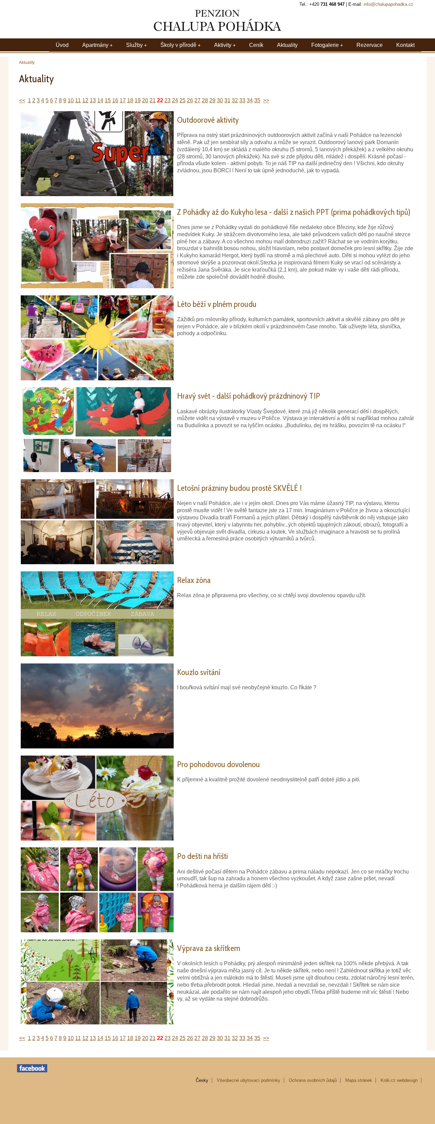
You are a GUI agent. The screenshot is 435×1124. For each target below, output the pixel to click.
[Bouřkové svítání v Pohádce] (97, 746)
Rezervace (369, 45)
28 (205, 100)
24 (175, 100)
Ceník (256, 45)
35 (257, 100)
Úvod (62, 45)
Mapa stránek (358, 1080)
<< (22, 100)
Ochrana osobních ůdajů (313, 1080)
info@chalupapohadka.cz (388, 4)
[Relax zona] (97, 654)
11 (78, 100)
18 (130, 100)
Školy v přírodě (178, 45)
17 (123, 100)
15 (108, 100)
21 (153, 100)
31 (227, 100)
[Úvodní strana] (217, 31)
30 (220, 100)
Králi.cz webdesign (399, 1080)
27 (197, 100)
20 (145, 100)
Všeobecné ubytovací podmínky (248, 1080)
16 (115, 100)
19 (138, 100)
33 (242, 100)
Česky (202, 1080)
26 (190, 100)
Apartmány (95, 45)
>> (266, 100)
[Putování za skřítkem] (97, 1022)
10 (71, 100)
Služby (134, 45)
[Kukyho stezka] (97, 286)
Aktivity (222, 45)
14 (100, 100)
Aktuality (287, 45)
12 (85, 100)
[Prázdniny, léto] (97, 378)
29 (212, 100)
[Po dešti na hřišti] (97, 930)
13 (93, 100)
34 (250, 100)
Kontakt (405, 45)
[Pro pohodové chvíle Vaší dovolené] (97, 839)
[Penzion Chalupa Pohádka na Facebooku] (32, 1070)
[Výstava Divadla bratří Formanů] (97, 562)
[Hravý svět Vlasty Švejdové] (97, 470)
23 (167, 100)
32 (235, 100)
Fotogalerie (325, 45)
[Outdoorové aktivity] (97, 194)
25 (182, 100)
